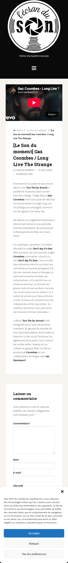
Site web (18, 485)
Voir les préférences (34, 554)
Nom (16, 459)
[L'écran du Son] (34, 52)
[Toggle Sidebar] (34, 68)
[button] (62, 491)
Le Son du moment (24, 170)
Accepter (34, 533)
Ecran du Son (24, 174)
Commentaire (22, 423)
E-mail (17, 472)
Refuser (34, 543)
